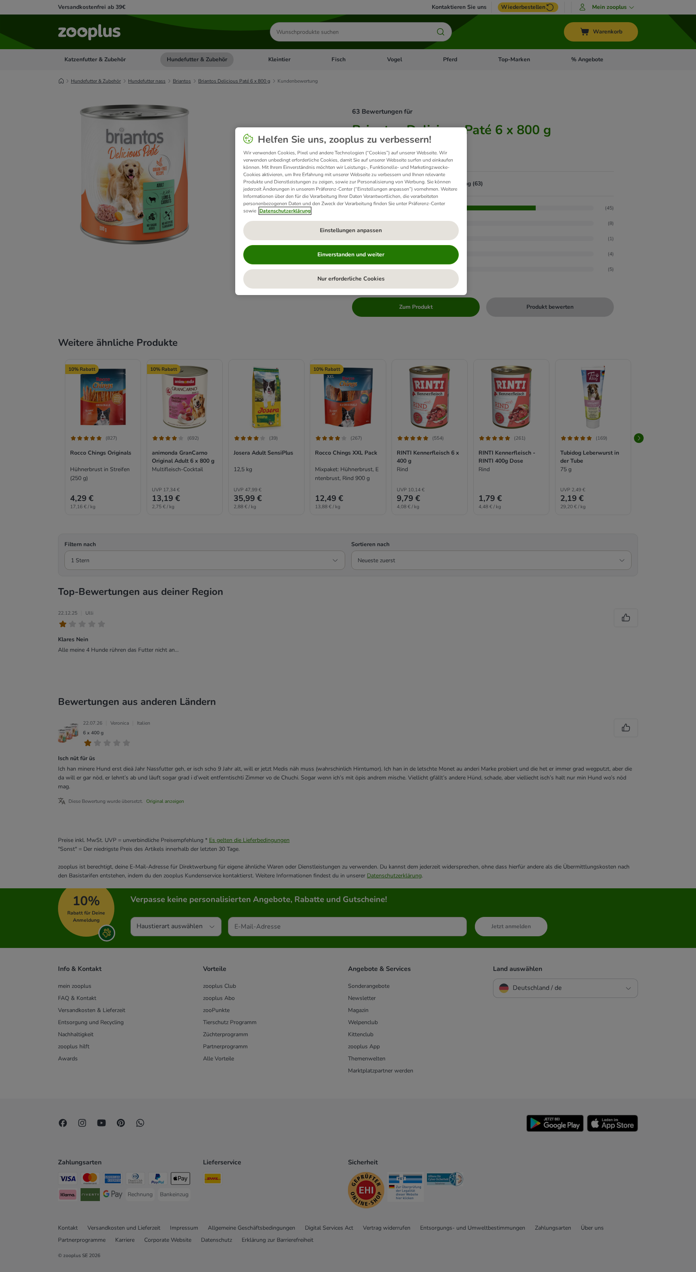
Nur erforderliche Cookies (351, 279)
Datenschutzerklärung (285, 211)
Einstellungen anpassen (351, 230)
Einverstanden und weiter (350, 254)
